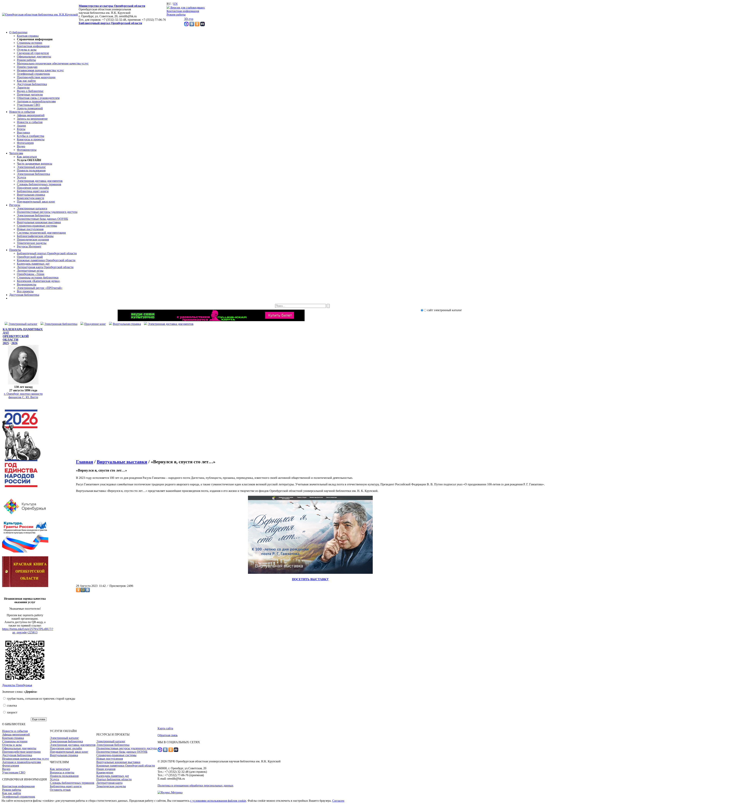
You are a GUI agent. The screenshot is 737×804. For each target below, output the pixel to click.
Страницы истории (29, 42)
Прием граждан (27, 66)
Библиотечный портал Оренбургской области (110, 23)
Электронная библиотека (33, 174)
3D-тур (188, 19)
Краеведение (104, 772)
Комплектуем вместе (30, 198)
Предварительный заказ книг (36, 201)
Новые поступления (30, 229)
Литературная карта (109, 782)
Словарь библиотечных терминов (39, 184)
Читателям (16, 153)
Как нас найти (26, 80)
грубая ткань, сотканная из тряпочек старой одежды (40, 698)
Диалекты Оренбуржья (17, 685)
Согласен (338, 800)
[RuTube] (202, 25)
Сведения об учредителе (33, 53)
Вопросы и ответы (62, 772)
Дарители (23, 87)
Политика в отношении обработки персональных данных (195, 785)
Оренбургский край (30, 256)
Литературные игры (30, 270)
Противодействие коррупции (36, 77)
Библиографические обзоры (35, 236)
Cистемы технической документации (41, 232)
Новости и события (22, 111)
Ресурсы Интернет (29, 246)
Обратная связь (168, 735)
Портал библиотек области (114, 779)
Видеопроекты (26, 284)
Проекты (15, 250)
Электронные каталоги (32, 208)
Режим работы (176, 14)
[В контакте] (191, 25)
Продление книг (95, 324)
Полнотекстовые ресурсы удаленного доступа (47, 212)
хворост (11, 712)
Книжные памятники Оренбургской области (46, 260)
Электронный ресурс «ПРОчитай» (39, 287)
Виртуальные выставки (122, 461)
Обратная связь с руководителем (38, 98)
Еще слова (38, 719)
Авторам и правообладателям (36, 101)
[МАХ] (186, 25)
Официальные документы (34, 56)
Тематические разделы (31, 243)
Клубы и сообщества (30, 136)
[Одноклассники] (197, 25)
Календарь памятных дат (33, 263)
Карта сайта (165, 728)
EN (175, 3)
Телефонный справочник (33, 73)
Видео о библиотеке (30, 91)
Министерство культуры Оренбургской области (112, 5)
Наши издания (105, 769)
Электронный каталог (31, 167)
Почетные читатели (30, 94)
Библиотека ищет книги (33, 191)
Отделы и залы (26, 49)
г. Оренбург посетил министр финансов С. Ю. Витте (23, 395)
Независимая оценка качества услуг (40, 70)
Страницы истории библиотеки (38, 277)
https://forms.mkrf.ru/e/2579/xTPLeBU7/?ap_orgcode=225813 (27, 630)
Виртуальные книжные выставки (39, 222)
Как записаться (27, 156)
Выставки (23, 132)
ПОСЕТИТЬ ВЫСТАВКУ (310, 579)
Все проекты (25, 291)
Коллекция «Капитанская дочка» (38, 281)
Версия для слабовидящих (187, 7)
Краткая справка (28, 35)
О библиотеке (18, 32)
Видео (21, 146)
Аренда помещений (30, 108)
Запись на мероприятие (32, 118)
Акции (21, 125)
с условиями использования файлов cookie (218, 800)
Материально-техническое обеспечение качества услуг (53, 63)
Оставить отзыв (60, 789)
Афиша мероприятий (31, 115)
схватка (11, 705)
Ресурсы (14, 205)
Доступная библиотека (32, 84)
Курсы (21, 129)
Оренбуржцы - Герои (30, 274)
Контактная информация (183, 11)
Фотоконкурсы (26, 149)
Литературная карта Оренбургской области (45, 267)
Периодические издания (33, 239)
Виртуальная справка (31, 194)
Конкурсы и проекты (31, 139)
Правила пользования (31, 170)
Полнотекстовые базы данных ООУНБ (42, 218)
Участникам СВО (28, 104)
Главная (84, 461)
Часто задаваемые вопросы (34, 163)
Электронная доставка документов (40, 180)
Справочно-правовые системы (37, 225)
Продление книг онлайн (33, 187)
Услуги (21, 177)
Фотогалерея (25, 142)
